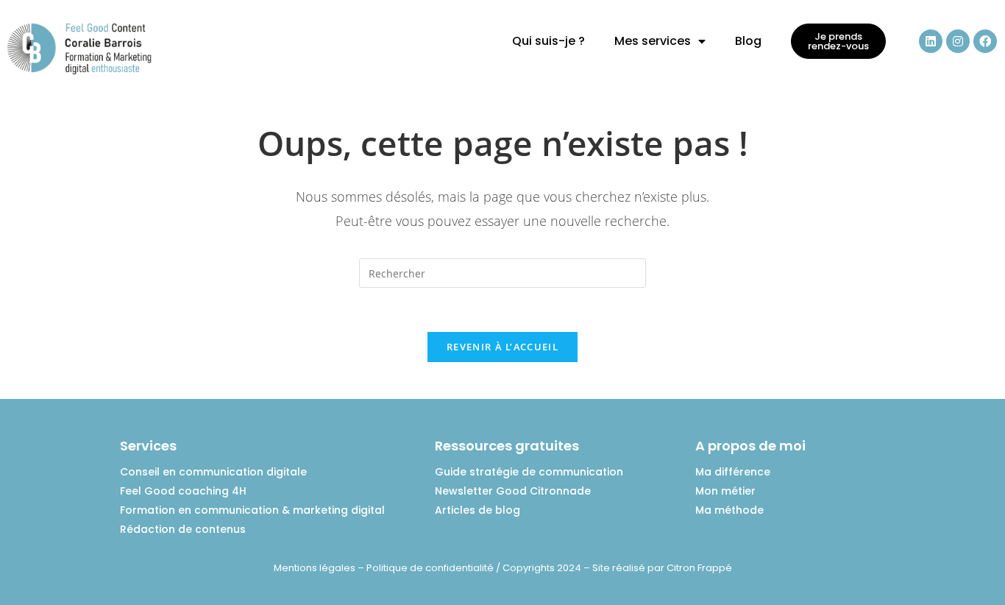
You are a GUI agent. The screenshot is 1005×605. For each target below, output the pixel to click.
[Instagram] (958, 41)
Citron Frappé (699, 568)
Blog (748, 40)
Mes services (652, 40)
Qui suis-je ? (548, 40)
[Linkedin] (930, 41)
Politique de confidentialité (430, 568)
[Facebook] (985, 41)
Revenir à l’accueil (502, 346)
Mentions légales (314, 568)
